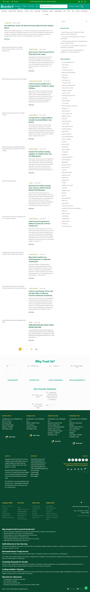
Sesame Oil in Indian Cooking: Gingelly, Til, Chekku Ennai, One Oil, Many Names (40, 154)
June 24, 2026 (37, 183)
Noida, (37, 556)
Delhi (15, 556)
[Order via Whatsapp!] (86, 588)
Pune (23, 556)
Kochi (63, 556)
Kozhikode (59, 556)
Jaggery (62, 571)
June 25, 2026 (42, 149)
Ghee (46, 571)
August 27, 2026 (16, 22)
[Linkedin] (86, 460)
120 (31, 349)
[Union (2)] (85, 1)
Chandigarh (42, 556)
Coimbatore (75, 556)
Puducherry (68, 556)
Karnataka (19, 553)
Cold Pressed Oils (40, 571)
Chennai (6, 546)
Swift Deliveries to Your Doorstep (14, 544)
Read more (7, 39)
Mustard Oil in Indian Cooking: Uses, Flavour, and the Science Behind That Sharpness (40, 188)
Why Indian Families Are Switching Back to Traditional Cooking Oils (39, 259)
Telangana (39, 553)
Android (7, 1)
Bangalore (44, 546)
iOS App (16, 1)
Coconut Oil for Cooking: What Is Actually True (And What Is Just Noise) (41, 120)
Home (43, 14)
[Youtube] (72, 460)
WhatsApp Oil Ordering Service (11, 584)
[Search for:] (74, 21)
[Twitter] (83, 460)
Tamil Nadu (14, 553)
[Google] (69, 460)
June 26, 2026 (46, 81)
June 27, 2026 (42, 49)
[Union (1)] (82, 1)
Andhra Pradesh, (31, 553)
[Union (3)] (79, 1)
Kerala (24, 553)
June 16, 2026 (42, 288)
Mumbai (19, 556)
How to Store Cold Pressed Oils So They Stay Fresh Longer (41, 53)
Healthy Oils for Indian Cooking (35, 81)
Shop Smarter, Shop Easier (12, 577)
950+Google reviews (17, 538)
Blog (47, 14)
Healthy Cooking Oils (33, 49)
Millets (67, 571)
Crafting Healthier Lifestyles (13, 569)
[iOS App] (12, 1)
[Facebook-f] (76, 460)
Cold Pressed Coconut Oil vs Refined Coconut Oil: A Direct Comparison (39, 223)
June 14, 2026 (37, 322)
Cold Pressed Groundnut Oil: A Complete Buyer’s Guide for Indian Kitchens (41, 86)
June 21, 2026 (42, 218)
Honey (49, 571)
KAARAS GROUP (14, 589)
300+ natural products (15, 540)
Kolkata (27, 556)
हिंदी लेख (30, 322)
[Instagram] (79, 460)
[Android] (3, 1)
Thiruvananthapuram (51, 556)
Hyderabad (13, 546)
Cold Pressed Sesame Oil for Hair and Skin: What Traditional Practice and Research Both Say (41, 293)
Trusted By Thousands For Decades (15, 562)
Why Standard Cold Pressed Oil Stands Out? (18, 529)
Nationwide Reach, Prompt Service (15, 551)
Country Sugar (55, 571)
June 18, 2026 (42, 254)
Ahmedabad (32, 556)
